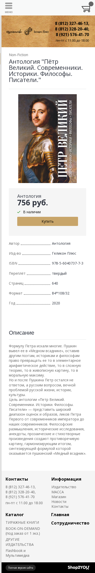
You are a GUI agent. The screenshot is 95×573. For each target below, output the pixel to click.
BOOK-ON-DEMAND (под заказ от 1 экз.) (23, 531)
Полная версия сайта (20, 567)
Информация (66, 479)
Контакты (17, 479)
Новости (58, 501)
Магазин (58, 496)
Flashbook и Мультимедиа (17, 553)
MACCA (57, 491)
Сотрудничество (70, 523)
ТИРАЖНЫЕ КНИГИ (22, 522)
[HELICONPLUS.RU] (27, 31)
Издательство (63, 486)
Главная (60, 514)
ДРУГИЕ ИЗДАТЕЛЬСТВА (20, 542)
